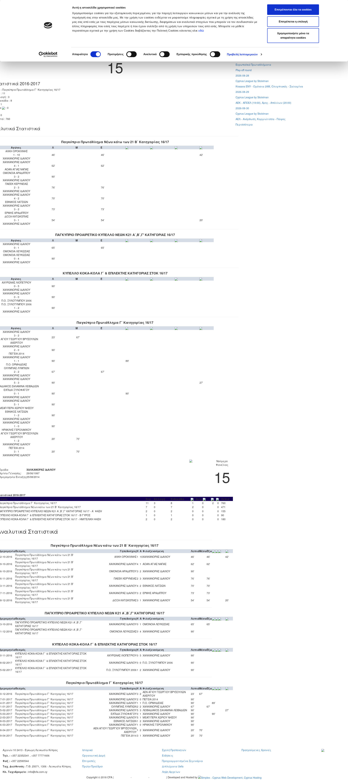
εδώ (201, 30)
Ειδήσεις (167, 755)
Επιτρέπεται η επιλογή (293, 21)
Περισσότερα (244, 124)
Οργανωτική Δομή (93, 755)
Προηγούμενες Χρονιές (256, 750)
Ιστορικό (87, 750)
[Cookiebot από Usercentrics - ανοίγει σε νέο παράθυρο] (48, 54)
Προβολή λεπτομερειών (242, 54)
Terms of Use (140, 777)
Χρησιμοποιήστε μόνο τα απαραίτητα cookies (293, 35)
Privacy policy (122, 777)
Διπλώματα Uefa (172, 766)
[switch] (131, 54)
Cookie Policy (158, 777)
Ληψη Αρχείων (171, 772)
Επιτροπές (89, 761)
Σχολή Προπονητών (174, 750)
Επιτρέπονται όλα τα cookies (293, 9)
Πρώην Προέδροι (92, 766)
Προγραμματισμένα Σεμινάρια (182, 761)
